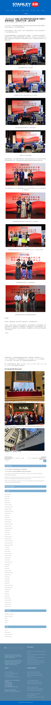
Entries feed (7, 632)
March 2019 (7, 598)
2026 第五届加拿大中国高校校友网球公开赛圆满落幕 (16, 469)
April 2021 (7, 568)
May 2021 (7, 566)
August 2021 (7, 564)
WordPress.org (8, 636)
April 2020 (7, 583)
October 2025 (8, 509)
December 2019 (8, 585)
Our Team (33, 10)
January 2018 (8, 604)
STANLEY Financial (9, 614)
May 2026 (7, 498)
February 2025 (8, 519)
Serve (38, 10)
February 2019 (8, 600)
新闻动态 (12, 22)
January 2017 (8, 606)
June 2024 (7, 532)
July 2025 (7, 515)
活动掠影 (16, 22)
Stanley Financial (9, 616)
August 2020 (8, 574)
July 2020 (7, 576)
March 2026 (7, 502)
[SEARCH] (44, 461)
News (27, 10)
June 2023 (7, 549)
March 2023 (7, 551)
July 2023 (7, 547)
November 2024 (9, 524)
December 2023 (9, 540)
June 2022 (7, 559)
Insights (23, 10)
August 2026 (8, 494)
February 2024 (8, 536)
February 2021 (8, 570)
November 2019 (8, 587)
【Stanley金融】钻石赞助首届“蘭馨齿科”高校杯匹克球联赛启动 (18, 471)
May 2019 (7, 593)
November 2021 (8, 562)
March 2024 (7, 534)
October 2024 (8, 526)
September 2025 (9, 511)
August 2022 (8, 557)
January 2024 (8, 538)
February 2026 (8, 504)
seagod (7, 22)
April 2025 (7, 517)
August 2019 (7, 589)
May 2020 (7, 581)
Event (16, 10)
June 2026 (7, 496)
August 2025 (8, 513)
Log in (6, 630)
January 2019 (8, 602)
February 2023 (8, 553)
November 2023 (8, 543)
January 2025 (8, 521)
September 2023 (9, 545)
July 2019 (7, 591)
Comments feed (8, 634)
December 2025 (9, 507)
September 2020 (9, 572)
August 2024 (8, 530)
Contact (43, 10)
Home (7, 10)
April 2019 (7, 595)
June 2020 (7, 579)
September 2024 (9, 528)
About (12, 10)
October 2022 (8, 555)
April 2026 (7, 500)
